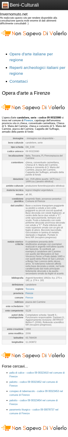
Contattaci (18, 81)
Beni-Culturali (24, 5)
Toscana (30, 289)
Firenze (28, 120)
